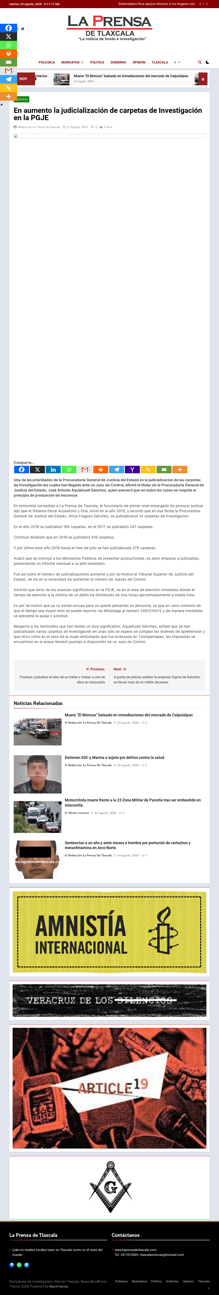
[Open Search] (199, 62)
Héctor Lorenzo (78, 813)
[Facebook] (21, 469)
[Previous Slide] (200, 4)
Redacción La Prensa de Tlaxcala (39, 127)
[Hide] (1, 104)
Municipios (70, 62)
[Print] (100, 469)
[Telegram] (116, 469)
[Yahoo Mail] (132, 469)
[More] (179, 469)
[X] (37, 469)
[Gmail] (84, 469)
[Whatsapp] (69, 469)
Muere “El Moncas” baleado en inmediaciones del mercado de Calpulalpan (91, 76)
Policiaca (47, 62)
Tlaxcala (160, 62)
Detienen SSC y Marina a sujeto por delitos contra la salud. (115, 757)
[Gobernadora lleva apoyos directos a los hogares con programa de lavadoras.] (163, 82)
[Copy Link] (148, 469)
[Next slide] (207, 4)
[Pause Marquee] (202, 78)
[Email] (164, 469)
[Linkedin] (53, 469)
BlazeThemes (58, 1286)
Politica (97, 62)
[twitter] (23, 29)
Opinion (139, 62)
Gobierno (118, 62)
